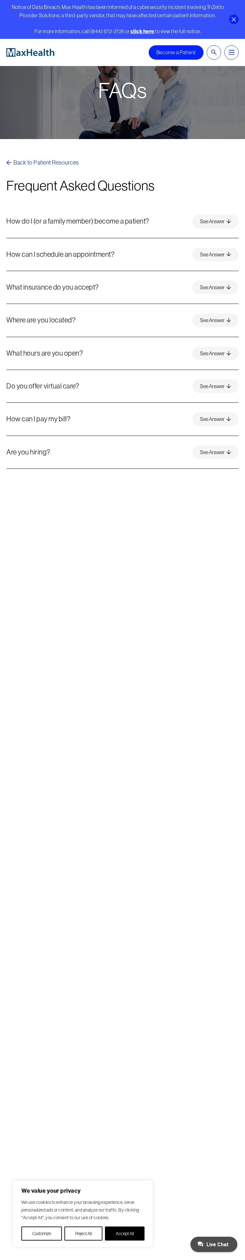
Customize (41, 1233)
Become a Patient (176, 52)
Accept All (125, 1233)
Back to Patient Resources (45, 162)
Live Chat (217, 1245)
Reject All (83, 1233)
